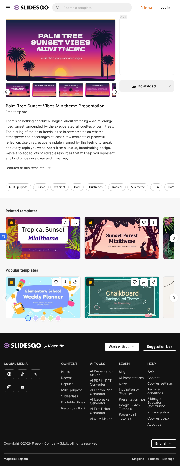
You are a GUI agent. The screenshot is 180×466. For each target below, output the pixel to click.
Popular (67, 384)
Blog (122, 372)
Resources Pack (73, 408)
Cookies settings (160, 383)
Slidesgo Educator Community (156, 402)
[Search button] (58, 7)
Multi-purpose (18, 187)
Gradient (59, 187)
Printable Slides (73, 402)
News (123, 384)
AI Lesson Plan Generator (101, 392)
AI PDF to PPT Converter (101, 382)
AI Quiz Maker (101, 419)
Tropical (117, 187)
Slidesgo (168, 459)
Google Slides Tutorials (129, 407)
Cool (77, 187)
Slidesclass (69, 396)
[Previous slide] (6, 297)
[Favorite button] (95, 26)
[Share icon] (107, 26)
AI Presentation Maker (101, 373)
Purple (41, 187)
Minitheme (138, 187)
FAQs (151, 372)
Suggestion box (159, 347)
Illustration (96, 187)
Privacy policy (158, 412)
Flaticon (153, 459)
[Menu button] (8, 7)
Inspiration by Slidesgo (129, 391)
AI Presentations (131, 378)
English (161, 443)
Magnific (138, 459)
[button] (115, 92)
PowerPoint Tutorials (127, 416)
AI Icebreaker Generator (100, 401)
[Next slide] (108, 49)
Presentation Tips (132, 399)
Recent (66, 378)
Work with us (119, 347)
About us (154, 424)
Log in (165, 7)
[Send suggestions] (3, 236)
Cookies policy (158, 418)
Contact (153, 378)
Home (65, 372)
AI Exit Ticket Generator (100, 410)
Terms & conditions (155, 391)
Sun (156, 187)
